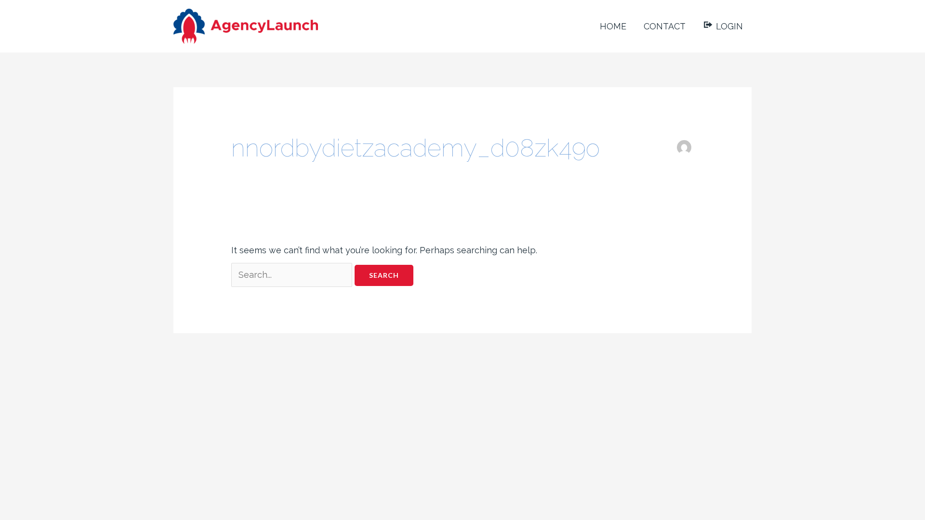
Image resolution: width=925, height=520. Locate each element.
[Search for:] (293, 275)
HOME (613, 26)
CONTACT (665, 26)
